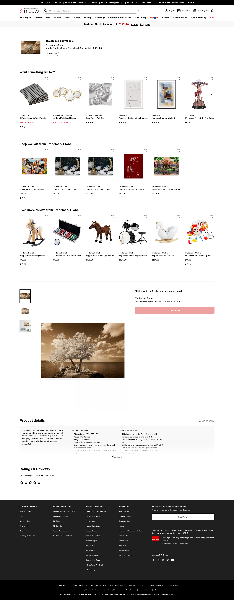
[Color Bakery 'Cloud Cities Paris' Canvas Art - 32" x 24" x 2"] (100, 166)
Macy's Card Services (61, 531)
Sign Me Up (183, 517)
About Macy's (124, 511)
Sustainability (124, 550)
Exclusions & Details (169, 544)
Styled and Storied (126, 555)
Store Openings (92, 555)
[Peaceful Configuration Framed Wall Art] (133, 94)
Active (134, 24)
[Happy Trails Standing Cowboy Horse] (100, 232)
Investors (122, 526)
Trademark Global (55, 45)
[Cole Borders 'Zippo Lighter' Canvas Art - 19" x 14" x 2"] (133, 166)
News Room (123, 541)
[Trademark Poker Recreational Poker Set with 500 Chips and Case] (67, 232)
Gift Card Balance (59, 526)
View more (117, 457)
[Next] (211, 94)
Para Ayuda (24, 526)
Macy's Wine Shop (93, 536)
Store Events (90, 550)
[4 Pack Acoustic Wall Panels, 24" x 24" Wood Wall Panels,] (34, 94)
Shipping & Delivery (27, 536)
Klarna (22, 516)
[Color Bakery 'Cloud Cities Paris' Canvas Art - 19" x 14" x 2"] (67, 166)
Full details (52, 53)
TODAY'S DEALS (43, 3)
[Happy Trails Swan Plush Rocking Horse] (166, 232)
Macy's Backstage (93, 526)
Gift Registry (90, 570)
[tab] (25, 296)
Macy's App (90, 521)
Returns (125, 453)
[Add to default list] (46, 78)
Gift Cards (56, 521)
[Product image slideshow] (83, 350)
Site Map (122, 545)
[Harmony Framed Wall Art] (166, 94)
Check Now (183, 544)
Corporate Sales (125, 516)
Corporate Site (124, 521)
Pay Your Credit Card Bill (62, 536)
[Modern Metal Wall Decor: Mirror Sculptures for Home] (67, 94)
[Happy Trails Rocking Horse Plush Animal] (34, 232)
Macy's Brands (91, 531)
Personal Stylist (91, 541)
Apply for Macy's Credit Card (64, 511)
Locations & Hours (93, 516)
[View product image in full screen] (37, 408)
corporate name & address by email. (159, 594)
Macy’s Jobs (123, 536)
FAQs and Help (25, 511)
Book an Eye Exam (93, 560)
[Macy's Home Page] (29, 11)
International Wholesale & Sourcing (132, 531)
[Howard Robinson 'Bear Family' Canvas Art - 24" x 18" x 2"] (166, 166)
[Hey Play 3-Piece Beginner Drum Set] (133, 232)
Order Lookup (25, 521)
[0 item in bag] (212, 11)
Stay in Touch (91, 545)
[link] (34, 121)
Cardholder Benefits (60, 516)
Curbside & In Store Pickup (96, 511)
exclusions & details (147, 437)
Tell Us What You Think (94, 565)
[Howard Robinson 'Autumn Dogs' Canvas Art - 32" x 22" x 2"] (34, 166)
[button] (76, 350)
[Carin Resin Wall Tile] (100, 94)
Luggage (145, 24)
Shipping (151, 450)
